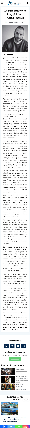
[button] (2, 3)
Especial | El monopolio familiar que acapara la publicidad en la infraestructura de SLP (14, 419)
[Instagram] (23, 346)
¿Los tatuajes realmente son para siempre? (21, 370)
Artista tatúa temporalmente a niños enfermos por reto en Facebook (21, 387)
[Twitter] (12, 346)
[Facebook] (6, 346)
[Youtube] (18, 346)
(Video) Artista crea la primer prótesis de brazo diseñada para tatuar (22, 379)
